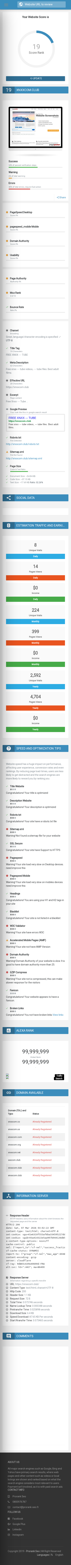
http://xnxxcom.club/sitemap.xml (24, 458)
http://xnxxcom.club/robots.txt (22, 444)
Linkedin (17, 1529)
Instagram (18, 1534)
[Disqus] (35, 1397)
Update (37, 78)
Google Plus (19, 1524)
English (59, 1554)
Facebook (18, 1518)
